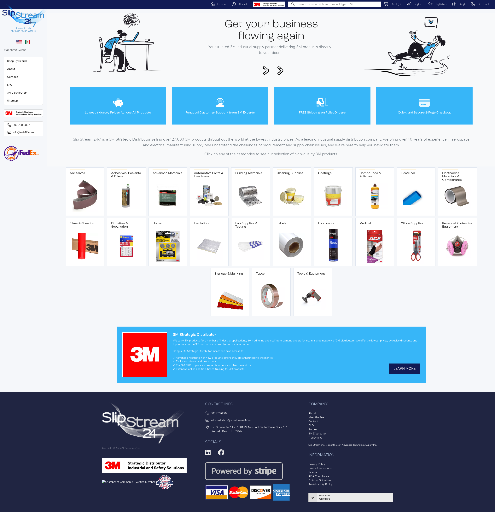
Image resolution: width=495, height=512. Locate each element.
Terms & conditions (320, 468)
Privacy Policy (316, 464)
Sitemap (12, 100)
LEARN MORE (404, 369)
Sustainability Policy (320, 484)
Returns (313, 429)
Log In (417, 4)
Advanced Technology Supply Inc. (359, 445)
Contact (482, 4)
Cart (394, 4)
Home (220, 4)
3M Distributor (17, 92)
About (241, 4)
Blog (461, 4)
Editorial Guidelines (319, 480)
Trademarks (315, 437)
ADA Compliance (318, 476)
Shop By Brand (17, 61)
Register (439, 4)
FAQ (9, 85)
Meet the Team (317, 417)
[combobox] (334, 4)
